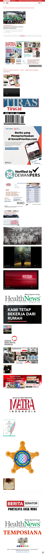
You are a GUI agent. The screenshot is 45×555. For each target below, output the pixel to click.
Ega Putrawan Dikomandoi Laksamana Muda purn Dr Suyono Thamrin (13, 29)
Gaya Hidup (5, 25)
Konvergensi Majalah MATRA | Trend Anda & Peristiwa (20, 549)
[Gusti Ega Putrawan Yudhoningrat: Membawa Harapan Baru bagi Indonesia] (14, 17)
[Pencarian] (41, 3)
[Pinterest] (21, 546)
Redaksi (8, 549)
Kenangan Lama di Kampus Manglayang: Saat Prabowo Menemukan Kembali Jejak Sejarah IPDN (18, 0)
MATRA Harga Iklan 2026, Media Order (22, 550)
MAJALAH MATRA (6, 71)
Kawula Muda (10, 25)
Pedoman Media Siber (34, 549)
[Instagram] (24, 546)
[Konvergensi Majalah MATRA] (7, 3)
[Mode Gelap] (39, 3)
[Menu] (4, 3)
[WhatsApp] (26, 546)
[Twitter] (19, 546)
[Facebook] (17, 546)
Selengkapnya (22, 35)
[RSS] (28, 546)
